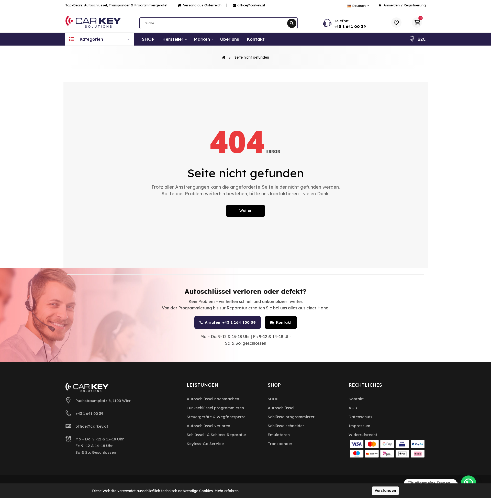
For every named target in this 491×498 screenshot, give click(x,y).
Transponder (280, 443)
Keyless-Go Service (205, 443)
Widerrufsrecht (363, 434)
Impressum (359, 425)
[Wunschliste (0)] (396, 22)
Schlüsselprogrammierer (291, 416)
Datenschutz (361, 416)
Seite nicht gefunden (252, 57)
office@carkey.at (251, 5)
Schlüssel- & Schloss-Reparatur (216, 434)
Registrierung (415, 5)
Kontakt (284, 322)
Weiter (245, 210)
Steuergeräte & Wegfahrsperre (216, 416)
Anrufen (230, 322)
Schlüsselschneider (286, 425)
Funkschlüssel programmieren (215, 407)
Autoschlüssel (281, 407)
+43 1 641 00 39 (350, 26)
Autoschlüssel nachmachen (213, 398)
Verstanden (385, 490)
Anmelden (392, 5)
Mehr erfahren (227, 491)
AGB (353, 407)
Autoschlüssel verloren (208, 425)
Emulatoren (279, 434)
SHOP (273, 398)
